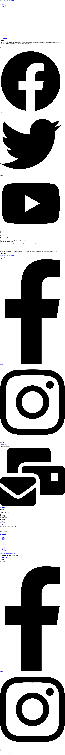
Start (2, 543)
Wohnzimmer (4, 551)
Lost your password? (3, 534)
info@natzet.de (3, 507)
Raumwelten (4, 538)
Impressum (1, 523)
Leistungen (3, 547)
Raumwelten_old (4, 549)
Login (1, 533)
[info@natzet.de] (32, 505)
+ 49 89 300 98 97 (3, 444)
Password (1, 531)
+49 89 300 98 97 (3, 557)
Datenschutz (2, 524)
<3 (17, 526)
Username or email (3, 529)
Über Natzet (4, 540)
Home (3, 537)
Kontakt (3, 541)
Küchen (3, 539)
